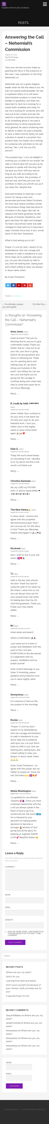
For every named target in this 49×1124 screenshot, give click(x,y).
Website (9, 920)
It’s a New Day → (40, 304)
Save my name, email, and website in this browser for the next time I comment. (25, 933)
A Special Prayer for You (17, 996)
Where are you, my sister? (18, 972)
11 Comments (10, 60)
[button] (45, 4)
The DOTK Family (11, 57)
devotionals (17, 296)
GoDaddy (24, 1112)
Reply (13, 393)
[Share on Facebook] (13, 285)
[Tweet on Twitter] (8, 285)
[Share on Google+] (19, 285)
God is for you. (13, 976)
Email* (9, 1074)
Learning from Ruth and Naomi (21, 981)
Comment (10, 867)
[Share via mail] (30, 285)
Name (7, 895)
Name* (9, 1063)
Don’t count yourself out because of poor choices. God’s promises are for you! (23, 988)
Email (8, 907)
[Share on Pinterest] (24, 285)
